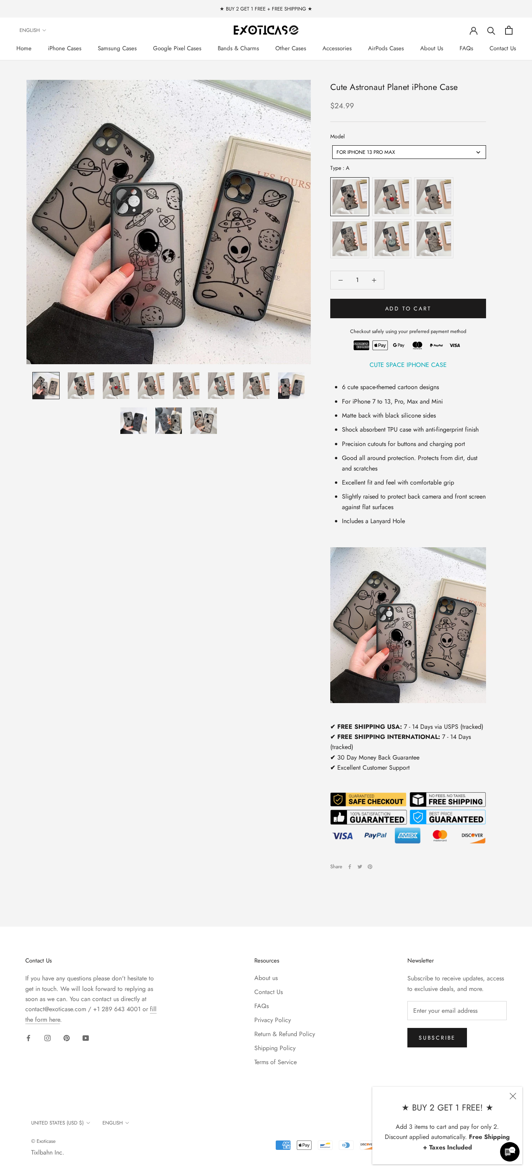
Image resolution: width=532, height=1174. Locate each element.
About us (266, 977)
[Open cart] (509, 30)
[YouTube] (86, 1038)
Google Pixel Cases (177, 48)
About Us (431, 48)
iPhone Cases (64, 48)
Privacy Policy (272, 1019)
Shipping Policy (275, 1048)
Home (24, 48)
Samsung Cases (117, 48)
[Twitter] (360, 866)
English (29, 30)
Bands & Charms (238, 48)
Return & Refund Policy (284, 1033)
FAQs (466, 48)
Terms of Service (275, 1062)
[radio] (349, 196)
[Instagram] (47, 1038)
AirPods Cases (386, 48)
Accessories (337, 48)
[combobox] (409, 152)
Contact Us (503, 48)
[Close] (512, 1096)
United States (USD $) (57, 1122)
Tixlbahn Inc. (47, 1152)
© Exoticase (43, 1141)
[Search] (491, 30)
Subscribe (437, 1038)
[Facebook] (349, 866)
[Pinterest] (370, 866)
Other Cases (290, 48)
